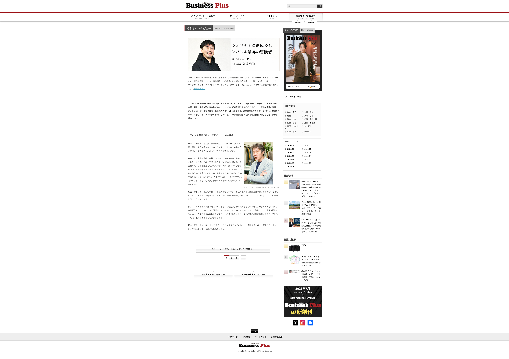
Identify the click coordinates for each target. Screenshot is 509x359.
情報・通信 (291, 123)
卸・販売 (308, 126)
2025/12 (290, 159)
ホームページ (199, 89)
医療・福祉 (291, 132)
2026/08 (290, 146)
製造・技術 (291, 119)
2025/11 (307, 159)
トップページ (232, 337)
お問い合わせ (277, 337)
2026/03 (307, 152)
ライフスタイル (237, 16)
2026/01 (307, 156)
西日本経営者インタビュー (253, 274)
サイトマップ (261, 337)
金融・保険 (308, 112)
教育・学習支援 (310, 119)
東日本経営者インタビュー (213, 274)
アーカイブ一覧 (294, 97)
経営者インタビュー (305, 16)
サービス (308, 132)
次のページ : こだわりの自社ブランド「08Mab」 (233, 249)
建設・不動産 (309, 123)
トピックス (271, 16)
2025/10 (290, 163)
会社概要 (246, 337)
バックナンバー (294, 86)
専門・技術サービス (293, 127)
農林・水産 (308, 116)
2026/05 (307, 149)
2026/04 (290, 152)
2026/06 (290, 149)
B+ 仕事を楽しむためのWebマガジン (207, 5)
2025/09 (307, 163)
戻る (253, 332)
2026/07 (307, 146)
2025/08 (290, 167)
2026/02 (290, 156)
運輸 (289, 116)
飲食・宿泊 (291, 112)
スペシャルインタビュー (203, 16)
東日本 (298, 22)
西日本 (311, 22)
